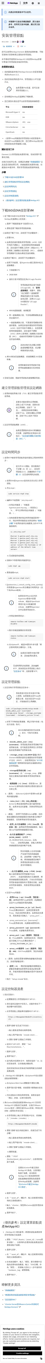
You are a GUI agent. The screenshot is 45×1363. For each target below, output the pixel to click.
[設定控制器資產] (11, 196)
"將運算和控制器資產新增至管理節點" (20, 1295)
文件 (25, 3)
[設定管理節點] (10, 191)
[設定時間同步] (10, 186)
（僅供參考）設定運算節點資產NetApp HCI (22, 200)
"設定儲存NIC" (10, 1299)
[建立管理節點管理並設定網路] (17, 182)
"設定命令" (17, 671)
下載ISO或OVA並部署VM (14, 177)
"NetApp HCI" (31, 216)
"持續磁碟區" (35, 162)
